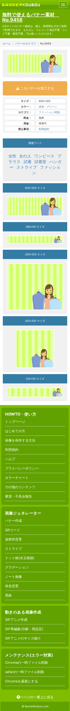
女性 (12, 156)
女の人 (25, 156)
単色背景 (11, 586)
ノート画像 (13, 577)
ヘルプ (10, 459)
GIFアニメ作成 (16, 620)
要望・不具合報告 (18, 496)
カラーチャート (17, 478)
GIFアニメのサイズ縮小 (23, 638)
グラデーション (17, 567)
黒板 (8, 595)
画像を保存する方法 (20, 440)
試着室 (40, 161)
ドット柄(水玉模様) (20, 558)
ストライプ (26, 167)
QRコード (12, 530)
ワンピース (44, 156)
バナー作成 (13, 521)
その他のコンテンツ (20, 487)
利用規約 (44, 129)
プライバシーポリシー (22, 468)
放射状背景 (13, 539)
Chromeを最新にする (21, 681)
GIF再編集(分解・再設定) (24, 629)
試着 (28, 161)
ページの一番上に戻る (37, 697)
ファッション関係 (49, 112)
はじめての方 (15, 431)
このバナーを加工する (36, 88)
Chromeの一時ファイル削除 (26, 662)
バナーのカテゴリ (25, 43)
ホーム (7, 43)
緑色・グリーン (48, 106)
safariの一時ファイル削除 (24, 672)
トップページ (15, 422)
